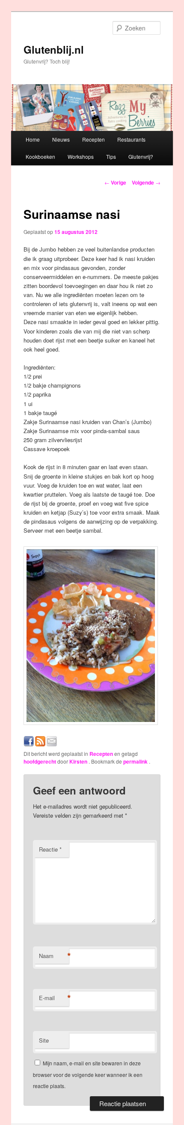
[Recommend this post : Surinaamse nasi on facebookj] (29, 744)
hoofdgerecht (40, 761)
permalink (136, 761)
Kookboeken (40, 156)
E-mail (54, 998)
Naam (54, 956)
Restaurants (131, 139)
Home (33, 139)
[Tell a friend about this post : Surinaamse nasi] (52, 744)
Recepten (93, 139)
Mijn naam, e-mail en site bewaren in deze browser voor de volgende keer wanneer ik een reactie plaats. (87, 1074)
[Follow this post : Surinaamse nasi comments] (40, 744)
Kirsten (79, 761)
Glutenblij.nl (54, 49)
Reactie (50, 849)
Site (44, 1040)
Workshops (81, 156)
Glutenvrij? (140, 156)
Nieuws (61, 139)
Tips (111, 156)
